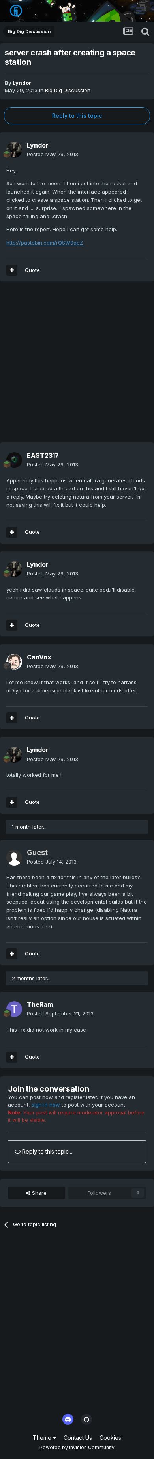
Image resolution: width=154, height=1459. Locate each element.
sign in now (46, 1104)
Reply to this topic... (46, 1151)
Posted (52, 154)
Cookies (110, 1437)
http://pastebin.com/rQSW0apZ (44, 242)
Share (38, 1193)
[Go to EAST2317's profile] (14, 460)
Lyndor (22, 83)
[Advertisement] (77, 365)
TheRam (40, 1004)
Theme (43, 1437)
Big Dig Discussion (67, 90)
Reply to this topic (77, 115)
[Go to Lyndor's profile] (14, 150)
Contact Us (78, 1437)
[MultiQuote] (11, 270)
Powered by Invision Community (77, 1447)
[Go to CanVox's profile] (14, 662)
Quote (32, 270)
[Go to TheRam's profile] (14, 1009)
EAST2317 (43, 455)
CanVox (39, 657)
